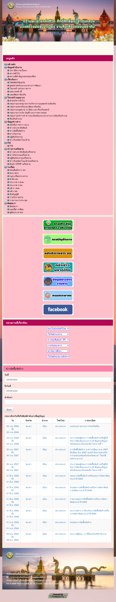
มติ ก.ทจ (13, 191)
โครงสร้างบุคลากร (16, 97)
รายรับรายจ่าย (16, 197)
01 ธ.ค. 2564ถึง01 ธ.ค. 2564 (12, 525)
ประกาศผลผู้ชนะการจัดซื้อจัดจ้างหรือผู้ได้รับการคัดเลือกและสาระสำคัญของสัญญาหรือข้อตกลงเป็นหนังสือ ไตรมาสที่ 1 (89, 440)
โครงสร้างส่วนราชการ (20, 88)
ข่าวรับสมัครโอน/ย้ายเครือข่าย (23, 160)
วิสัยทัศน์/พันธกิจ (17, 82)
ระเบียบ (10, 166)
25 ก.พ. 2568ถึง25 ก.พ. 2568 (12, 429)
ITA (9, 142)
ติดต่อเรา (11, 203)
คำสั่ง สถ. (13, 178)
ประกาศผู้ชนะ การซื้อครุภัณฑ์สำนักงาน (88, 533)
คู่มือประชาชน (16, 212)
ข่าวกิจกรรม (15, 133)
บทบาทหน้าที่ (15, 91)
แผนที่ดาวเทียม (16, 209)
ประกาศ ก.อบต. (16, 181)
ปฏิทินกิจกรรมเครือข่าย (20, 157)
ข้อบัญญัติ (14, 194)
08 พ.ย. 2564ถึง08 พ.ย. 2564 (12, 536)
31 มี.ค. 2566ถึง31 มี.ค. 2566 (12, 478)
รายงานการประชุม (18, 200)
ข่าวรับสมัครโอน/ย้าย (19, 139)
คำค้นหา (9, 397)
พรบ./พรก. (14, 172)
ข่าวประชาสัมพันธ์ (18, 127)
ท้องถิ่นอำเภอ (15, 118)
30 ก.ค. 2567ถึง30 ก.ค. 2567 (12, 452)
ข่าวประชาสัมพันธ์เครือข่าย (22, 151)
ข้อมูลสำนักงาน (14, 67)
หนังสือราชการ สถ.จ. (19, 124)
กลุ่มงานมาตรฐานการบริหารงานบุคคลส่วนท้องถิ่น (32, 103)
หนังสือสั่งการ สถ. (17, 169)
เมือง (44, 426)
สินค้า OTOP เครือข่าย (20, 163)
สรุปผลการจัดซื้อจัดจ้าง (80, 522)
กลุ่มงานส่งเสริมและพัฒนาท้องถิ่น (25, 106)
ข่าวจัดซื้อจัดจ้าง (17, 130)
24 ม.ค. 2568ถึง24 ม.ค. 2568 (12, 440)
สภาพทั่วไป (14, 73)
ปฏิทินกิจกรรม (16, 136)
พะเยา (29, 426)
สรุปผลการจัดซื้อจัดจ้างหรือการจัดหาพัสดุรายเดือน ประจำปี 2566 (89, 489)
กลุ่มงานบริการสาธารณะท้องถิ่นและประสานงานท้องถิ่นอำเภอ (38, 115)
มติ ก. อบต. (14, 188)
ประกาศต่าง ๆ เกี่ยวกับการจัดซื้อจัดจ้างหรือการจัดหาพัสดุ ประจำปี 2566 (89, 512)
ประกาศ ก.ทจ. (16, 185)
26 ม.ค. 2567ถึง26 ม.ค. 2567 (12, 467)
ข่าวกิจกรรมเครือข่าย (19, 154)
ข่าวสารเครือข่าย (15, 148)
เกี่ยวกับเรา (12, 79)
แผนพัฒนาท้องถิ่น (17, 94)
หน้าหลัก (11, 64)
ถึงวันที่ (8, 385)
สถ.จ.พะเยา (60, 426)
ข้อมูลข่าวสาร (14, 121)
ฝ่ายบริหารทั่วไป (17, 100)
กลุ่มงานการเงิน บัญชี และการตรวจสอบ (28, 112)
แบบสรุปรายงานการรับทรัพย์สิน (85, 426)
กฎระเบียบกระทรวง (18, 175)
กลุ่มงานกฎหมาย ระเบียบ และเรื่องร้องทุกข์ (29, 109)
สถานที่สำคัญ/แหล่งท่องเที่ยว (22, 76)
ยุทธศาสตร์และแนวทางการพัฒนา (25, 85)
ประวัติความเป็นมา (18, 70)
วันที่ (7, 374)
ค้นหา (9, 409)
